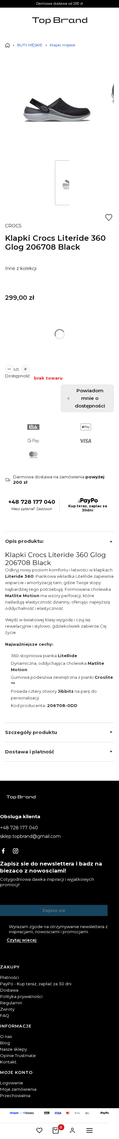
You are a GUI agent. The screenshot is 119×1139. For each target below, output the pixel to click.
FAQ (4, 1015)
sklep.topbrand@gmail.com (30, 836)
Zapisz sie (53, 910)
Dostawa (9, 990)
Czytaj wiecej (21, 939)
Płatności (9, 977)
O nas (6, 1036)
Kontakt (8, 1061)
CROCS (13, 226)
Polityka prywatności (21, 996)
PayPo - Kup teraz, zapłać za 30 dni (35, 983)
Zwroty (7, 1009)
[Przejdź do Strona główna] (7, 45)
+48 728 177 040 (31, 502)
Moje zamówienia (18, 1089)
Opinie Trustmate (18, 1055)
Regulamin (11, 1002)
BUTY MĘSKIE (30, 45)
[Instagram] (15, 851)
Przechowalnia (15, 1095)
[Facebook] (3, 851)
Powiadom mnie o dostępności (90, 398)
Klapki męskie (62, 45)
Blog (5, 1042)
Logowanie (11, 1082)
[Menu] (89, 1130)
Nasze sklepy (13, 1049)
